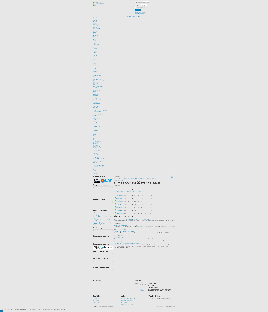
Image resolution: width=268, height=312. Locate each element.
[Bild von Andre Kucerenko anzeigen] (115, 215)
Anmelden (138, 9)
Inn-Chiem (95, 55)
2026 (118, 178)
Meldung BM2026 (97, 99)
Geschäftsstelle (96, 21)
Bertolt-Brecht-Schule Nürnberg (100, 110)
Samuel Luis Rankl (120, 207)
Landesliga (95, 122)
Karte (94, 32)
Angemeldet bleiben (140, 7)
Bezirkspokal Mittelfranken (98, 165)
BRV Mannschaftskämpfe (98, 84)
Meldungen (95, 98)
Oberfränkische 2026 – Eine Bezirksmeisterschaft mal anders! (127, 243)
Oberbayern (95, 35)
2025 (120, 178)
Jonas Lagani (119, 198)
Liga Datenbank (124, 302)
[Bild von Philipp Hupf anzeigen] (115, 204)
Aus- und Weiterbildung (98, 92)
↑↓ (142, 191)
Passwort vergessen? (139, 13)
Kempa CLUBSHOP (97, 173)
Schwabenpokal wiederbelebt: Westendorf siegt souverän (126, 225)
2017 (138, 178)
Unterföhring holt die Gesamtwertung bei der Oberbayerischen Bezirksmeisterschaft (131, 219)
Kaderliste (95, 102)
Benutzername (139, 2)
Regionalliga (95, 118)
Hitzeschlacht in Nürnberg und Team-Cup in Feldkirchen (125, 231)
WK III (94, 169)
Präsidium (95, 20)
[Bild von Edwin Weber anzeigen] (115, 210)
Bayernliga (95, 121)
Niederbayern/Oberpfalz (98, 41)
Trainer (94, 91)
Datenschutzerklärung (98, 302)
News (94, 36)
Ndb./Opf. (95, 153)
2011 (152, 178)
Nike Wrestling (96, 174)
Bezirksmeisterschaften (98, 161)
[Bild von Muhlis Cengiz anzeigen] (115, 197)
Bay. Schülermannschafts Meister (97, 137)
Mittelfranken (96, 62)
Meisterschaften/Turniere (98, 158)
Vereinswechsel (96, 104)
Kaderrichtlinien (96, 103)
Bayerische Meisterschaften (99, 159)
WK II (94, 168)
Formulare (95, 78)
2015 (143, 178)
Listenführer (95, 27)
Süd (94, 125)
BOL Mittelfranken (97, 145)
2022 (127, 178)
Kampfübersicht (146, 187)
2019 (134, 178)
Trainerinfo (95, 94)
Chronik (95, 23)
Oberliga (95, 119)
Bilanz (131, 191)
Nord (94, 123)
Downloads (95, 40)
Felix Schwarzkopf (120, 213)
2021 (129, 178)
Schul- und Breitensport (98, 86)
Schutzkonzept (96, 76)
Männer (119, 180)
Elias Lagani (118, 200)
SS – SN (137, 191)
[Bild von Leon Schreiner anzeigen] (115, 195)
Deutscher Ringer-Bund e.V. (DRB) (128, 298)
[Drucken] (173, 176)
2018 (136, 178)
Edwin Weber (119, 210)
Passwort (138, 5)
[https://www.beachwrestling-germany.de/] (103, 263)
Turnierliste (95, 107)
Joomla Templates (160, 306)
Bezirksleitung (96, 37)
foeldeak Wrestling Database (127, 304)
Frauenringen (96, 106)
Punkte (127, 191)
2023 (125, 178)
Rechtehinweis (96, 300)
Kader (94, 100)
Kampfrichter (96, 24)
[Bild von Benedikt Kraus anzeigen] (115, 212)
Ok (1, 311)
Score (140, 191)
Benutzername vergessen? (140, 12)
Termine (95, 96)
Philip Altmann (119, 203)
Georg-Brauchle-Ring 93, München (105, 2)
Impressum (95, 298)
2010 (154, 178)
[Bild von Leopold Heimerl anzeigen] (115, 209)
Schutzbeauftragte (97, 79)
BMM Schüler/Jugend (97, 164)
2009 (156, 178)
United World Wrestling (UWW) (127, 300)
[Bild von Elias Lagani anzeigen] (115, 200)
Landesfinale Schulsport (98, 166)
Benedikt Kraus (119, 212)
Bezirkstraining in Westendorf (120, 237)
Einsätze (122, 191)
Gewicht (118, 191)
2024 (123, 178)
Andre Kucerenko (120, 215)
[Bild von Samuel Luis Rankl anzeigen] (115, 207)
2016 (141, 178)
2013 (147, 178)
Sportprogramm (96, 83)
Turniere (95, 162)
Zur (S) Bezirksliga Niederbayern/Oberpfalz (134, 187)
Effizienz (134, 191)
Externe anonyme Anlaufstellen (99, 80)
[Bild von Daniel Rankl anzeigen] (115, 206)
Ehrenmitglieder (96, 28)
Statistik (95, 31)
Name (115, 191)
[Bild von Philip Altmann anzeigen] (115, 203)
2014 (145, 178)
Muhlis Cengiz (119, 197)
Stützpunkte (95, 95)
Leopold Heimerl (119, 209)
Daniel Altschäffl (119, 201)
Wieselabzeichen (96, 88)
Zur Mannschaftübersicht (119, 187)
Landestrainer (96, 25)
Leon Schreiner (119, 195)
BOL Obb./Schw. (96, 146)
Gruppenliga (95, 130)
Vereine (94, 29)
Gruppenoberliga (96, 126)
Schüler (94, 134)
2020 (132, 178)
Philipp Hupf (118, 204)
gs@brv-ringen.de (100, 3)
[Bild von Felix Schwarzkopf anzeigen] (115, 213)
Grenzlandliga (96, 154)
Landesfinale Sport (97, 90)
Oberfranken (96, 68)
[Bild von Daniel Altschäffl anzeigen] (115, 201)
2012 (149, 178)
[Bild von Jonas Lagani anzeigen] (115, 198)
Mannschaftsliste (153, 187)
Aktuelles (95, 87)
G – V (125, 191)
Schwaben (95, 48)
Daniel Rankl (119, 206)
